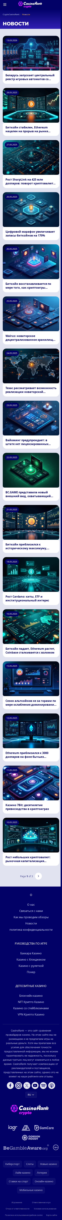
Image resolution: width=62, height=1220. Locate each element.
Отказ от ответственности (17, 1208)
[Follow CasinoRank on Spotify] (43, 1085)
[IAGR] (12, 1128)
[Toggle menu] (4, 4)
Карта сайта (51, 1215)
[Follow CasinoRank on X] (26, 1085)
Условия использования (45, 1208)
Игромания (17, 1202)
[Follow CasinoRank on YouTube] (35, 1085)
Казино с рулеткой (31, 966)
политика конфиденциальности (31, 930)
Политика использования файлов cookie (24, 1215)
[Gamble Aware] (26, 1147)
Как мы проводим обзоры (31, 917)
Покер (31, 972)
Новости (31, 923)
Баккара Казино (31, 953)
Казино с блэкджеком (31, 959)
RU (29, 1094)
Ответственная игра (41, 1202)
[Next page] (38, 876)
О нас (31, 905)
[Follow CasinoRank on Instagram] (18, 1085)
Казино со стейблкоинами (31, 1008)
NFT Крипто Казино (31, 1002)
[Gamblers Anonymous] (26, 1128)
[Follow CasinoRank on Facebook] (10, 1085)
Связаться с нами (31, 911)
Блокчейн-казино (31, 996)
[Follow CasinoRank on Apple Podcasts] (51, 1085)
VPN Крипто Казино (31, 1014)
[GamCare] (44, 1128)
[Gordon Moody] (31, 1137)
